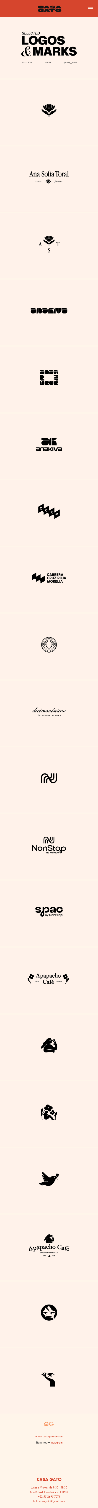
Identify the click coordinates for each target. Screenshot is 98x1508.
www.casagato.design (49, 1436)
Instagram (57, 1442)
